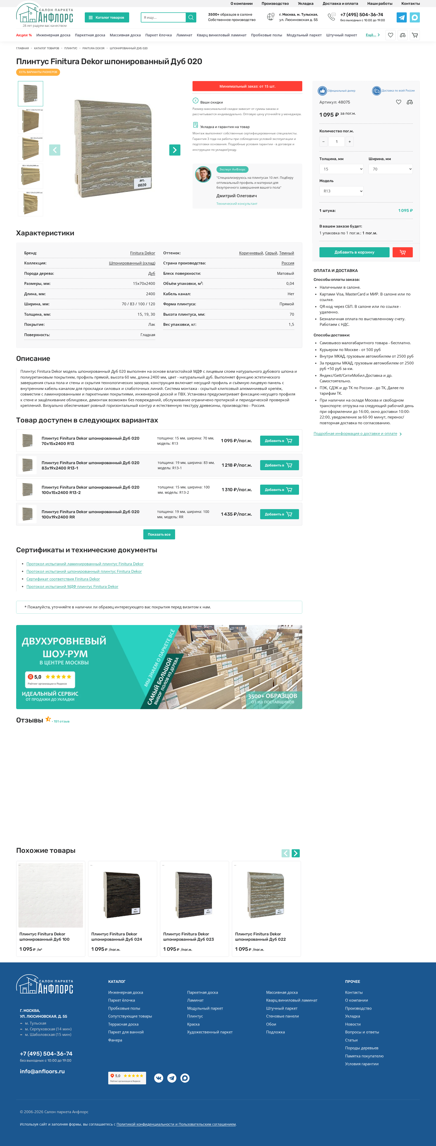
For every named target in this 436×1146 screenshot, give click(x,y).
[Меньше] (323, 142)
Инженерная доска (53, 35)
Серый (271, 252)
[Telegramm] (171, 1078)
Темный (286, 252)
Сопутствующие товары (130, 1015)
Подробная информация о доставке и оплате (355, 433)
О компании (242, 3)
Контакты (410, 3)
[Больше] (350, 142)
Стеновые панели (282, 1015)
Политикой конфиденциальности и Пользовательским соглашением (176, 1124)
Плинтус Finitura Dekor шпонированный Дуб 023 (188, 937)
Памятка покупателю (364, 1055)
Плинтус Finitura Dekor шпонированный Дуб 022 (260, 937)
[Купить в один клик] (403, 252)
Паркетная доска (90, 35)
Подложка (275, 1031)
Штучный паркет (341, 35)
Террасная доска (123, 1024)
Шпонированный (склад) (132, 262)
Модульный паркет (304, 35)
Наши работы (379, 3)
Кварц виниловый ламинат (222, 35)
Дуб (151, 273)
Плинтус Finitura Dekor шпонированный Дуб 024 (116, 937)
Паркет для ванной (126, 1031)
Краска (193, 1024)
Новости (353, 1024)
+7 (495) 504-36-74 (361, 14)
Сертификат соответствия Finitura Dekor (63, 578)
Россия (288, 262)
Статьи (351, 1039)
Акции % (24, 35)
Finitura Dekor (142, 252)
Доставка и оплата (340, 3)
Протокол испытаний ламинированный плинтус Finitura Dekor (85, 563)
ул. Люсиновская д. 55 (298, 17)
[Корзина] (415, 35)
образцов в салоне (230, 14)
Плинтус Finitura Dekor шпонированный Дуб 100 (44, 937)
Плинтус (195, 1015)
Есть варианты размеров (38, 72)
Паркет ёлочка (158, 35)
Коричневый (251, 252)
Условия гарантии (362, 1063)
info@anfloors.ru (42, 1071)
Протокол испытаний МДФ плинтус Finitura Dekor (72, 586)
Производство (275, 3)
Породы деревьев (361, 1047)
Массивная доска (125, 35)
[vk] (158, 1078)
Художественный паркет (210, 1031)
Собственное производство (232, 20)
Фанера (115, 1039)
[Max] (185, 1078)
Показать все (159, 534)
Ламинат (184, 35)
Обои (271, 1024)
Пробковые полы (266, 35)
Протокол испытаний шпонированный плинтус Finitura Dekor (84, 571)
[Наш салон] (159, 667)
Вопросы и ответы (362, 1031)
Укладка (306, 3)
